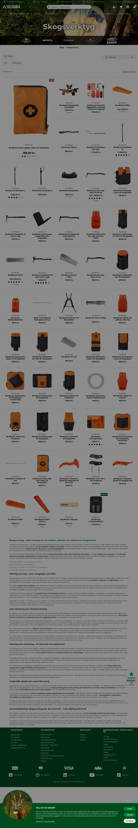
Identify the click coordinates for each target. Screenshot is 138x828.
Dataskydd (39, 821)
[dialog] (69, 414)
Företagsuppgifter (49, 821)
